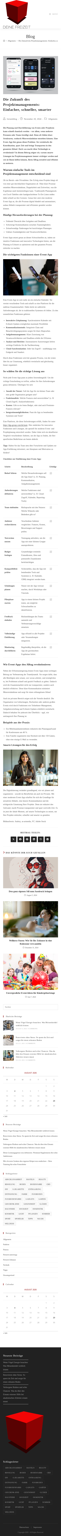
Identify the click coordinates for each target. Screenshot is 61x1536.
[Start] (4, 41)
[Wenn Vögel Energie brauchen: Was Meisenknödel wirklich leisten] (8, 1025)
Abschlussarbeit (13, 1179)
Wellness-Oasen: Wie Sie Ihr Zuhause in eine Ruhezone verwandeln (30, 942)
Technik (6, 1265)
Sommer (46, 1214)
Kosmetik (9, 1214)
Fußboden (37, 1194)
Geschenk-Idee (12, 1204)
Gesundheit (29, 1204)
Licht (21, 1214)
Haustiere (10, 1209)
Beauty (42, 1179)
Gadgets (30, 1199)
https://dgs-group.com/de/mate (15, 425)
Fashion (6, 1244)
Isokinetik (38, 1209)
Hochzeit (23, 1209)
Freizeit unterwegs (10, 1255)
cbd (48, 1184)
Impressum (37, 1527)
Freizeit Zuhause (9, 1260)
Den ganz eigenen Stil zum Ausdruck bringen (30, 891)
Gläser (43, 1204)
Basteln (30, 1179)
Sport (7, 1219)
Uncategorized (8, 1275)
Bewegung (10, 1184)
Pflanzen (33, 1214)
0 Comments (32, 1028)
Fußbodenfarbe (13, 1199)
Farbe (24, 1194)
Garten (42, 1199)
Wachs (40, 1219)
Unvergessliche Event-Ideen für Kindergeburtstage (30, 993)
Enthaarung (34, 1189)
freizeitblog (12, 119)
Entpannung (11, 1194)
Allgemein (52, 119)
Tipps (30, 1219)
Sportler (19, 1219)
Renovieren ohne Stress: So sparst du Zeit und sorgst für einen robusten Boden (14, 1378)
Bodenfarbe (36, 1184)
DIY (6, 1189)
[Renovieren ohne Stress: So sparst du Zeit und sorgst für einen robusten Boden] (8, 1040)
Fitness (6, 1250)
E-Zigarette (18, 1189)
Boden (23, 1184)
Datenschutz (24, 1527)
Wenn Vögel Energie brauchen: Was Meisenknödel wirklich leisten (28, 1131)
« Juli (5, 1116)
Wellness (9, 1224)
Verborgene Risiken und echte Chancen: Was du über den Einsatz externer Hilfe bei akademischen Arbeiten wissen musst (36, 1054)
